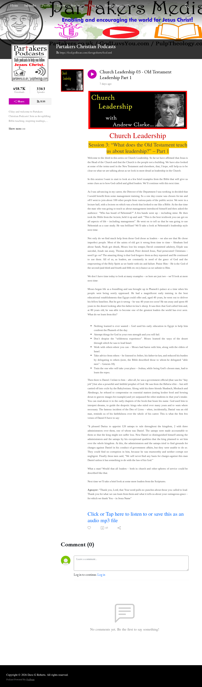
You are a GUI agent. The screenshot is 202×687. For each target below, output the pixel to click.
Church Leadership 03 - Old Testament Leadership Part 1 (136, 74)
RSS (42, 101)
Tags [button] (60, 5)
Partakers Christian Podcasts (86, 46)
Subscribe (30, 5)
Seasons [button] (76, 5)
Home (14, 5)
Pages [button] (92, 5)
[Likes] (89, 528)
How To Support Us (117, 5)
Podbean (30, 679)
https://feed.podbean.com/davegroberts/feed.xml (86, 52)
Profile (46, 5)
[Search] (186, 5)
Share (21, 101)
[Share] (119, 528)
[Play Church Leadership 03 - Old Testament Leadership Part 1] (92, 74)
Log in (101, 575)
